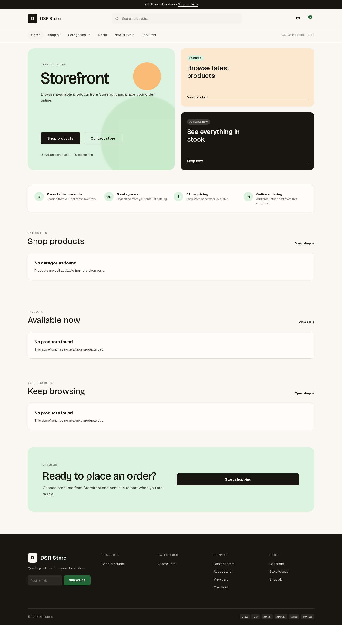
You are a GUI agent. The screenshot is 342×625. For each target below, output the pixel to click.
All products (166, 564)
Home (35, 35)
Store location (280, 571)
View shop (303, 243)
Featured (149, 35)
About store (222, 571)
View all (305, 322)
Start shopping (238, 479)
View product (197, 97)
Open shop (303, 393)
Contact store (103, 138)
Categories (77, 35)
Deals (102, 35)
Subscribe (77, 580)
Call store (276, 564)
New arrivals (124, 35)
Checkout (221, 587)
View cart (221, 579)
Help (311, 35)
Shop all (54, 35)
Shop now (195, 161)
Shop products (188, 4)
